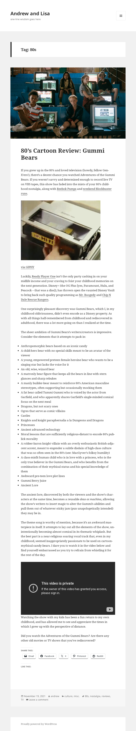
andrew (55, 696)
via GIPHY (27, 267)
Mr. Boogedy (87, 295)
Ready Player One (44, 276)
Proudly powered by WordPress (39, 724)
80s (87, 696)
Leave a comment (38, 699)
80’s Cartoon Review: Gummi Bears (62, 154)
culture (68, 696)
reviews (106, 696)
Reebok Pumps (66, 189)
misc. (77, 696)
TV (22, 699)
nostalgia (95, 696)
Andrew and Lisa (30, 13)
